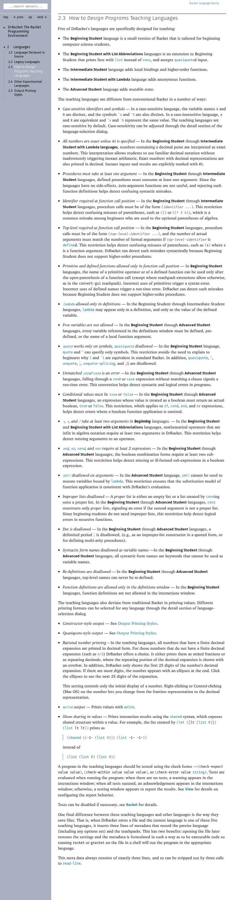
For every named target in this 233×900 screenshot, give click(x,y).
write (68, 707)
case (97, 373)
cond (87, 373)
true (113, 394)
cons (147, 60)
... (188, 207)
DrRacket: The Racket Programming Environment (24, 31)
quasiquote (184, 60)
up (30, 17)
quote (68, 346)
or (199, 406)
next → (42, 17)
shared (176, 717)
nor (98, 449)
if (166, 406)
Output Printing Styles (137, 623)
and (184, 406)
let (181, 722)
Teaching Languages (28, 71)
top (5, 17)
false (128, 394)
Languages (21, 47)
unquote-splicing (99, 364)
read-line (72, 863)
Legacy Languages (27, 62)
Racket (194, 3)
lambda (69, 304)
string (199, 772)
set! (67, 475)
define (69, 245)
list (119, 60)
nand (81, 449)
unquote (70, 364)
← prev (18, 17)
